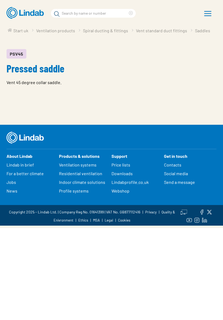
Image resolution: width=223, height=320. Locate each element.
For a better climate (25, 173)
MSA (96, 220)
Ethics (83, 220)
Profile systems (74, 190)
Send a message (179, 182)
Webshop (120, 190)
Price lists (121, 164)
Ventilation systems (78, 164)
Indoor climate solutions (82, 182)
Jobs (11, 182)
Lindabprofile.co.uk (130, 182)
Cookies (124, 220)
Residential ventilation (80, 173)
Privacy (151, 212)
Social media (176, 173)
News (12, 190)
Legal (109, 220)
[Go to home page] (27, 13)
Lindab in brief (20, 164)
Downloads (122, 173)
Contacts (172, 164)
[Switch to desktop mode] (184, 211)
